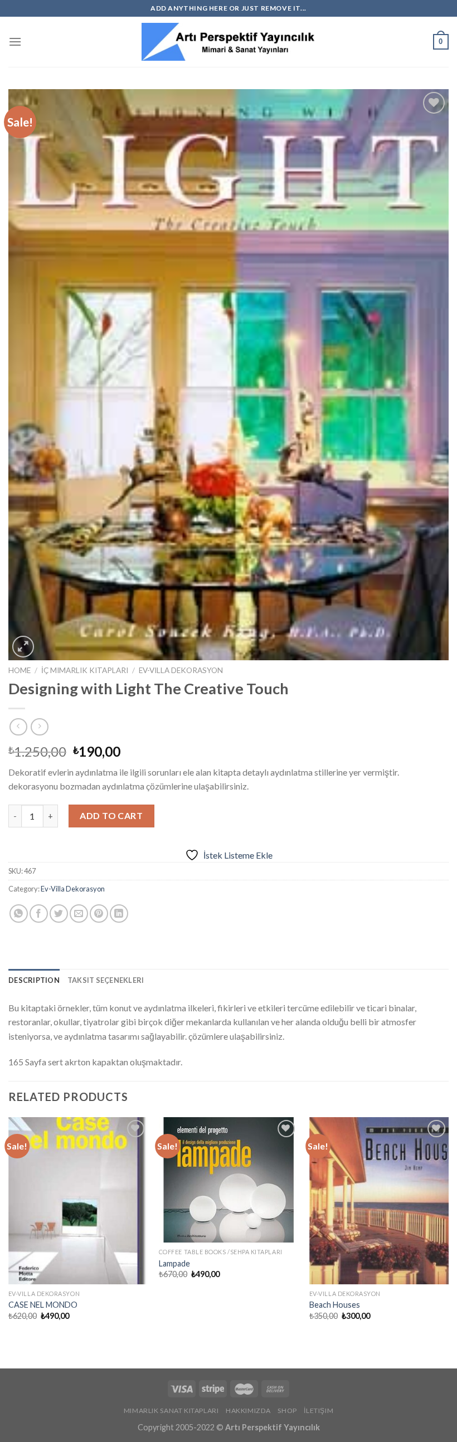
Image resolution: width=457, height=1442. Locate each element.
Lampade (174, 1263)
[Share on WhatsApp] (18, 913)
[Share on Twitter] (59, 913)
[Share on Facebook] (39, 913)
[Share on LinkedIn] (119, 913)
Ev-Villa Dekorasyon (181, 670)
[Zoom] (23, 646)
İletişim (318, 1410)
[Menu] (15, 41)
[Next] (448, 1233)
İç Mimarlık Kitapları (84, 670)
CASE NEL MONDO (42, 1304)
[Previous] (9, 1233)
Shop (287, 1410)
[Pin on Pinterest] (99, 913)
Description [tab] (34, 980)
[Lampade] (228, 1180)
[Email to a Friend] (79, 913)
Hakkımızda (248, 1410)
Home (19, 670)
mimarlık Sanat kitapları (171, 1410)
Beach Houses (334, 1304)
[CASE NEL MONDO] (78, 1200)
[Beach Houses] (379, 1200)
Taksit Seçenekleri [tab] (105, 980)
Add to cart (111, 815)
